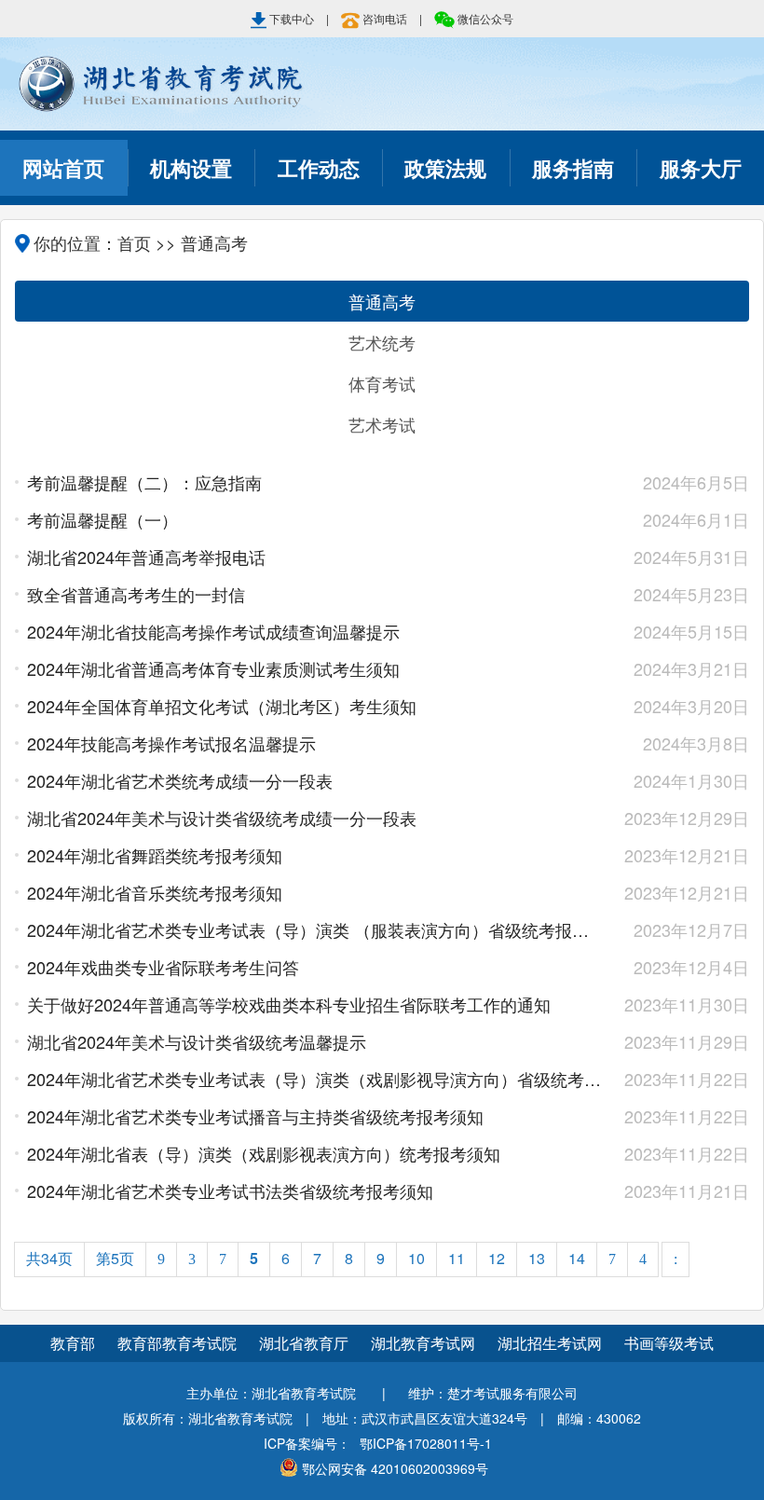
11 (456, 1258)
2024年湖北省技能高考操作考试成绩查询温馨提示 (316, 631)
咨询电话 (385, 18)
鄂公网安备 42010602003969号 (395, 1468)
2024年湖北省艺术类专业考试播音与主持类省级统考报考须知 (316, 1116)
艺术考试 (382, 424)
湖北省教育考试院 (382, 84)
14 (576, 1258)
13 (536, 1258)
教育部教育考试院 (178, 1343)
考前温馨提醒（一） (316, 519)
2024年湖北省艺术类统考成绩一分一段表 (316, 780)
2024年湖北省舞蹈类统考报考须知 (316, 855)
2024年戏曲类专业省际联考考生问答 (316, 967)
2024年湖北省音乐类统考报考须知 (316, 892)
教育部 (72, 1343)
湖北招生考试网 (552, 1343)
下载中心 (291, 18)
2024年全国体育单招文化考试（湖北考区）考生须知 (316, 706)
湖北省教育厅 (305, 1343)
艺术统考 (382, 342)
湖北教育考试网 (425, 1343)
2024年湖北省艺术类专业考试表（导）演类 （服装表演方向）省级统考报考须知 (316, 929)
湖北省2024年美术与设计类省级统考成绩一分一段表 (316, 817)
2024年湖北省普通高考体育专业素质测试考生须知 (316, 668)
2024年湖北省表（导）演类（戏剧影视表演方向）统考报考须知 (316, 1153)
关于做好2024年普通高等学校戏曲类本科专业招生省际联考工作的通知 (316, 1004)
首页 (134, 242)
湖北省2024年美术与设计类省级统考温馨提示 (316, 1041)
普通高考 (382, 301)
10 (416, 1258)
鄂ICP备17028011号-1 (426, 1443)
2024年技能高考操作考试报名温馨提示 (316, 743)
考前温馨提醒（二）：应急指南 (316, 482)
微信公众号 (484, 18)
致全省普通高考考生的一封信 (316, 594)
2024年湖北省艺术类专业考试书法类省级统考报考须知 (316, 1190)
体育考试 (382, 383)
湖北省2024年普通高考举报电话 (316, 556)
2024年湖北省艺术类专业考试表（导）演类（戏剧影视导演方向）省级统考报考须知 (316, 1079)
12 (496, 1258)
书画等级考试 (669, 1343)
